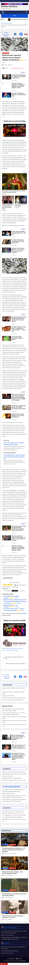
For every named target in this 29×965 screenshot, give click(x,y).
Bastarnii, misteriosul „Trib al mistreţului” (15, 663)
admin (11, 65)
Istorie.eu (6, 943)
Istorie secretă (5, 53)
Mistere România (9, 6)
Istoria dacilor (20, 648)
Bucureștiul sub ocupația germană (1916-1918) (14, 657)
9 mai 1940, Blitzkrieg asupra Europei (9, 951)
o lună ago (5, 875)
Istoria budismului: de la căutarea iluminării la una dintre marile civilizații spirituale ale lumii (14, 456)
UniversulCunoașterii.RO (12, 786)
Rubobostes (15, 650)
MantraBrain (23, 960)
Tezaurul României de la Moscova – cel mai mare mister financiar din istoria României (13, 849)
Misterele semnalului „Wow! (8, 793)
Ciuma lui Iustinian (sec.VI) (7, 953)
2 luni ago (5, 897)
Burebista (7, 648)
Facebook (24, 613)
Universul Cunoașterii (10, 927)
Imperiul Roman (12, 648)
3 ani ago (5, 65)
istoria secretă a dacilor (7, 650)
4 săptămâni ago (7, 853)
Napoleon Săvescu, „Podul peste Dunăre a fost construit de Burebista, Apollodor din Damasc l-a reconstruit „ (15, 601)
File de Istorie (5, 844)
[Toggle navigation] (3, 12)
